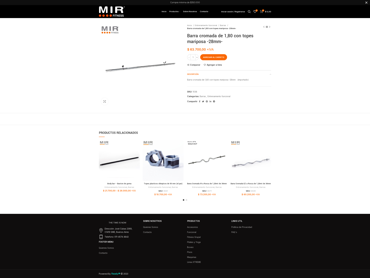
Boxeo (190, 247)
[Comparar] (137, 144)
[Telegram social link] (214, 101)
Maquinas (191, 257)
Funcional (191, 232)
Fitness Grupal (194, 237)
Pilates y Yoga (194, 242)
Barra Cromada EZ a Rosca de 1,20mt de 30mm (251, 183)
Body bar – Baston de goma (119, 183)
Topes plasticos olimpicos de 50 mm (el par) (163, 183)
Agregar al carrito (213, 57)
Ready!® (115, 273)
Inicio (190, 25)
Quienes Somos (106, 248)
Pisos (189, 252)
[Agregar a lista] (137, 157)
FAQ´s (234, 232)
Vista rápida (137, 151)
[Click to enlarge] (104, 101)
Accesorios (192, 227)
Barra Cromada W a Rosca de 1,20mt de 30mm (207, 183)
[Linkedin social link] (210, 101)
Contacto (103, 253)
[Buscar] (249, 11)
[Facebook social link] (199, 101)
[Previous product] (263, 26)
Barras (223, 25)
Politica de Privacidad (241, 227)
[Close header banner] (366, 2)
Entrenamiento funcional (206, 25)
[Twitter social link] (203, 101)
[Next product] (269, 26)
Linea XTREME (194, 262)
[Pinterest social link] (207, 101)
